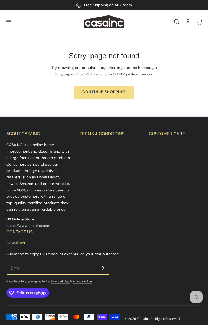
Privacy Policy (82, 281)
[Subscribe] (102, 267)
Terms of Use (60, 281)
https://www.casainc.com (28, 225)
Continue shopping (104, 91)
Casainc (143, 319)
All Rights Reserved (165, 319)
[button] (9, 22)
